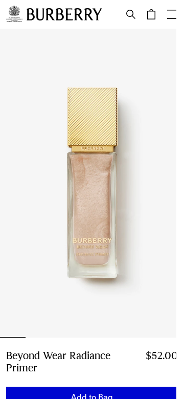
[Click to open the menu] (172, 14)
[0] (151, 14)
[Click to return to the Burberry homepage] (64, 14)
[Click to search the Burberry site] (131, 14)
